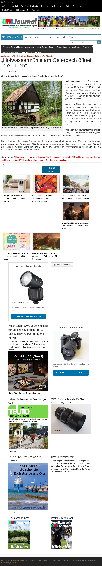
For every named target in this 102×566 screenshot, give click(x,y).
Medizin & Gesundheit (11, 52)
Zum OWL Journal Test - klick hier (71, 373)
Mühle (15, 160)
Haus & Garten (41, 47)
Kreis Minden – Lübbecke (13, 10)
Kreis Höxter (65, 6)
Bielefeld (24, 6)
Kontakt (31, 560)
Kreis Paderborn (34, 10)
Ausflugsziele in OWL (8, 56)
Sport (65, 47)
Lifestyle (59, 47)
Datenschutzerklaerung (18, 560)
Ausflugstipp (39, 157)
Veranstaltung (61, 160)
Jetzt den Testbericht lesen (28, 316)
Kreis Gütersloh (37, 6)
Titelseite (6, 47)
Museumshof (38, 160)
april (31, 157)
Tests (94, 47)
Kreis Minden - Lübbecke (25, 56)
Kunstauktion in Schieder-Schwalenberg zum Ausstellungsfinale (48, 37)
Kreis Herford (52, 6)
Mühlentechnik (25, 160)
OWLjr (16, 71)
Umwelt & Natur (75, 47)
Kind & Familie (27, 52)
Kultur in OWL (40, 56)
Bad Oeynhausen (53, 157)
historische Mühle (69, 157)
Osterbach (50, 160)
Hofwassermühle (85, 157)
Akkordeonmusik (21, 157)
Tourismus (38, 52)
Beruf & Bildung (17, 47)
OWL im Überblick (10, 6)
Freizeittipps (29, 47)
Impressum (5, 560)
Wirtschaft (87, 47)
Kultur (51, 47)
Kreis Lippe (77, 6)
